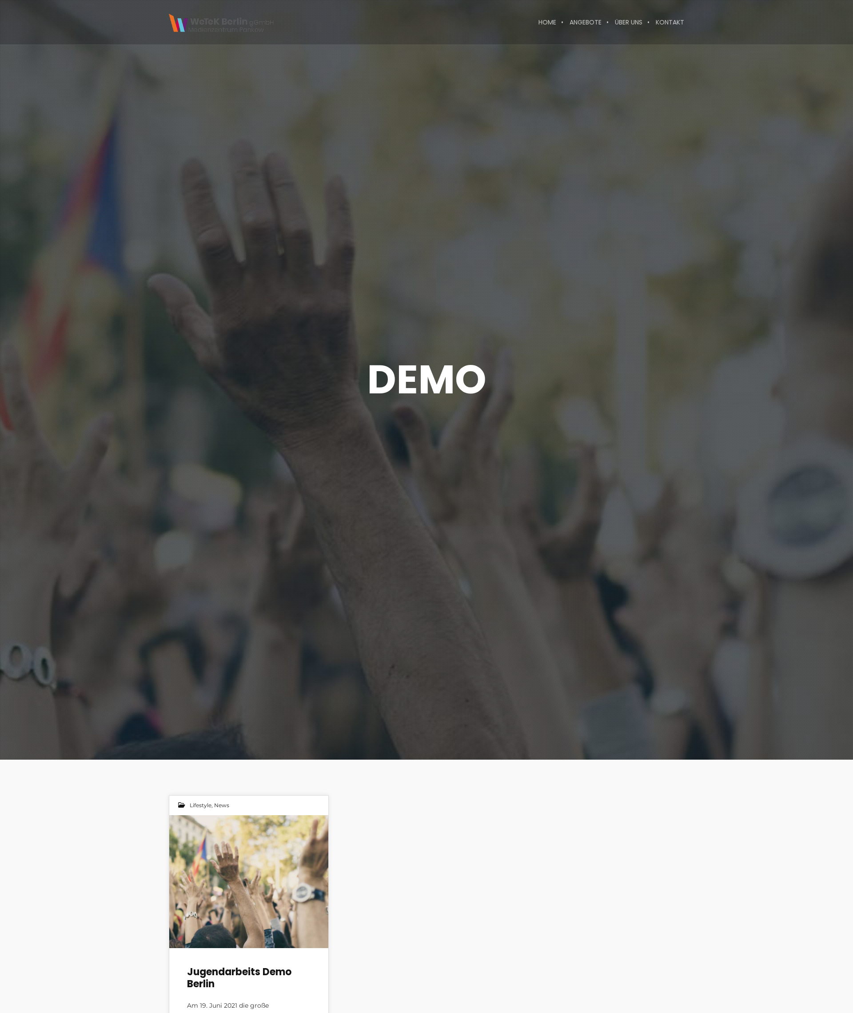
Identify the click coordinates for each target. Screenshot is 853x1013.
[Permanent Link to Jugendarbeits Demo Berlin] (248, 881)
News (221, 805)
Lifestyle (200, 805)
